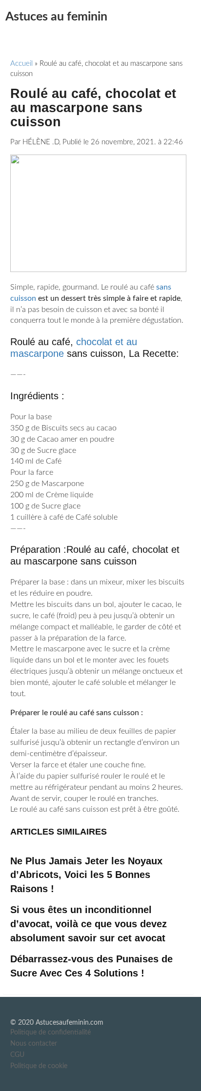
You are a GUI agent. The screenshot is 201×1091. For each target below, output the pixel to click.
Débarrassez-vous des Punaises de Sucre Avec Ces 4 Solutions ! (91, 966)
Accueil (21, 63)
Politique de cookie (38, 1066)
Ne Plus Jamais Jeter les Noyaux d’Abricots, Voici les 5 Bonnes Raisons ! (86, 875)
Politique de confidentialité (50, 1032)
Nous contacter (33, 1043)
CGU (17, 1055)
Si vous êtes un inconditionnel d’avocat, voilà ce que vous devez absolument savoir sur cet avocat (88, 923)
